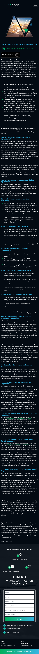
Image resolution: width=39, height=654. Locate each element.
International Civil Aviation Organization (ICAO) (18, 444)
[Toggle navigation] (35, 5)
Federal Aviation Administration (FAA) (15, 386)
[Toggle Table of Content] (16, 55)
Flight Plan (25, 490)
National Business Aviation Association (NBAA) (18, 473)
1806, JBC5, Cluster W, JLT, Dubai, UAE (20, 625)
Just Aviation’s (24, 525)
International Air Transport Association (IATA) (17, 417)
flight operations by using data (10, 167)
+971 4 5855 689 (13, 632)
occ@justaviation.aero (15, 628)
